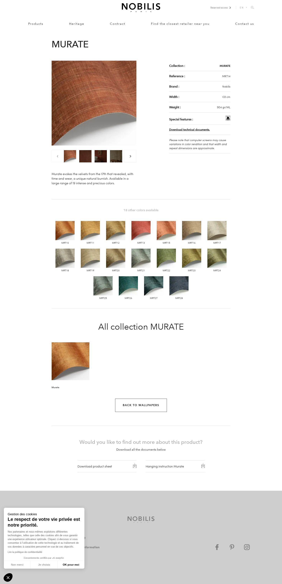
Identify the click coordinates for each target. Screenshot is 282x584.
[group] (70, 156)
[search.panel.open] (252, 7)
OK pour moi (71, 564)
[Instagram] (247, 547)
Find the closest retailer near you (180, 24)
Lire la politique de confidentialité (25, 552)
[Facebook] (217, 547)
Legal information (87, 547)
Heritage (76, 24)
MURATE (225, 66)
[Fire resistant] (228, 119)
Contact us (244, 24)
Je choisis (44, 564)
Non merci (17, 564)
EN (242, 7)
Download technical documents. (189, 130)
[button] (8, 577)
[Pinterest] (232, 547)
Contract (117, 24)
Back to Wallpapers (141, 405)
